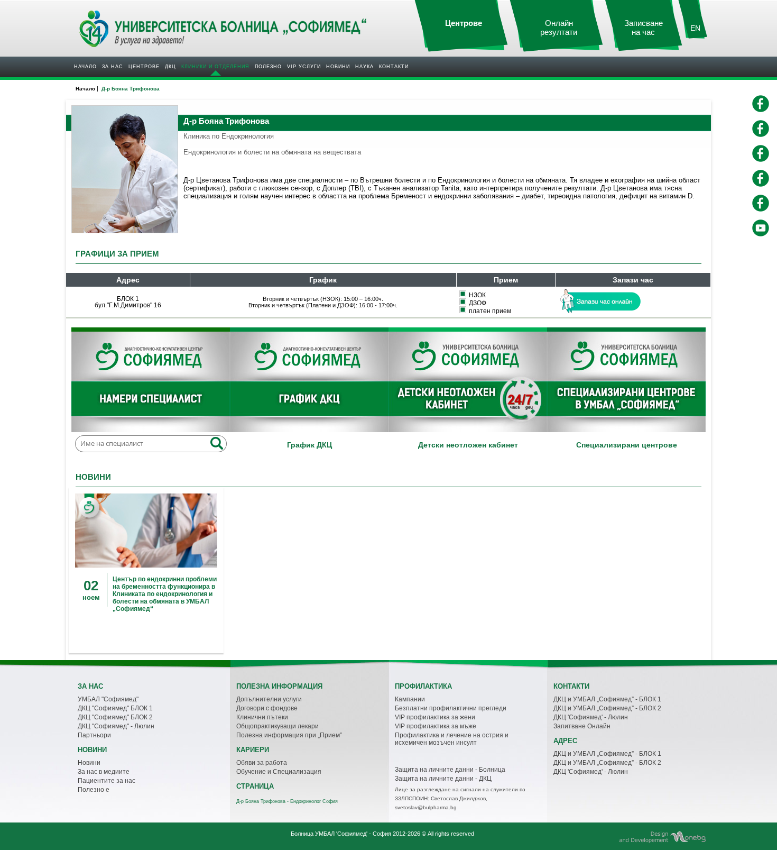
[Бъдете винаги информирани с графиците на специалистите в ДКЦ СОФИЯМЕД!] (309, 382)
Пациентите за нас (106, 780)
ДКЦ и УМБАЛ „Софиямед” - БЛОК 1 (607, 699)
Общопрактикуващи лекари (277, 726)
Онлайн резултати (558, 27)
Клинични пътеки (262, 717)
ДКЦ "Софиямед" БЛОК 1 (115, 708)
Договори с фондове (267, 708)
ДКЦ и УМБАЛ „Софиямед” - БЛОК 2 (607, 708)
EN (695, 28)
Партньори (94, 735)
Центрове (144, 66)
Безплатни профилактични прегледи (450, 708)
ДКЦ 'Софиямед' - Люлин (590, 717)
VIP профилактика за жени (435, 717)
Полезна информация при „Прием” (289, 735)
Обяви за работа (261, 762)
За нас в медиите (104, 771)
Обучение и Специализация (278, 771)
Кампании (410, 699)
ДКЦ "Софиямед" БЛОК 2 (115, 717)
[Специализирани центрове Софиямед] (626, 382)
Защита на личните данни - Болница (450, 769)
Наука (364, 66)
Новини (338, 66)
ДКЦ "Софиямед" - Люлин (116, 726)
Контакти (394, 66)
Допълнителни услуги (269, 699)
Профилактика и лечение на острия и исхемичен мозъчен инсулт (451, 739)
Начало (85, 66)
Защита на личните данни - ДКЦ (443, 778)
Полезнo (268, 66)
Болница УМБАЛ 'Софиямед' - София (341, 833)
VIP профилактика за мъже (435, 726)
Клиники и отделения (215, 66)
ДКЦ (170, 66)
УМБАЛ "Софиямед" (108, 699)
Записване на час (643, 27)
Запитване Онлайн (581, 726)
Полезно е (93, 789)
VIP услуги (304, 66)
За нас (112, 66)
